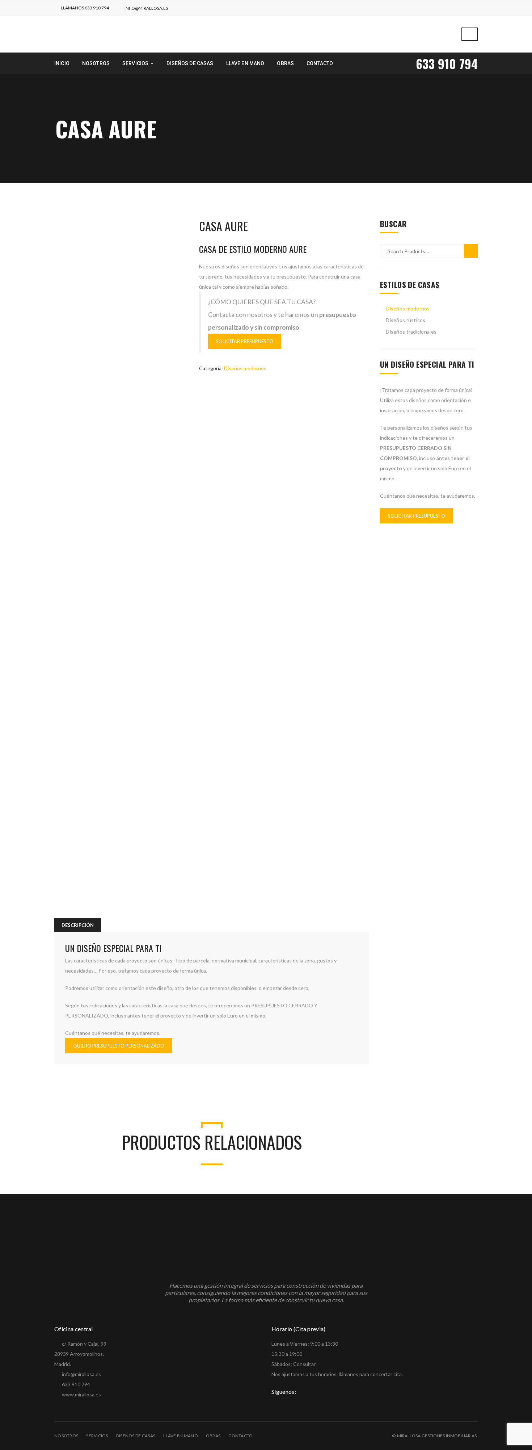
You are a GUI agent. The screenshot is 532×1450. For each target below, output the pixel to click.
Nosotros (66, 1435)
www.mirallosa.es (81, 1394)
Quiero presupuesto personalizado (118, 1046)
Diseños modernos (245, 368)
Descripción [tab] (78, 925)
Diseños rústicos (405, 320)
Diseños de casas (135, 1435)
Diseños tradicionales (411, 332)
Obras (213, 1435)
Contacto (240, 1435)
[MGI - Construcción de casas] (109, 34)
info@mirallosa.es (146, 8)
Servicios (97, 1435)
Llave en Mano (180, 1435)
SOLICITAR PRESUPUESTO (244, 341)
